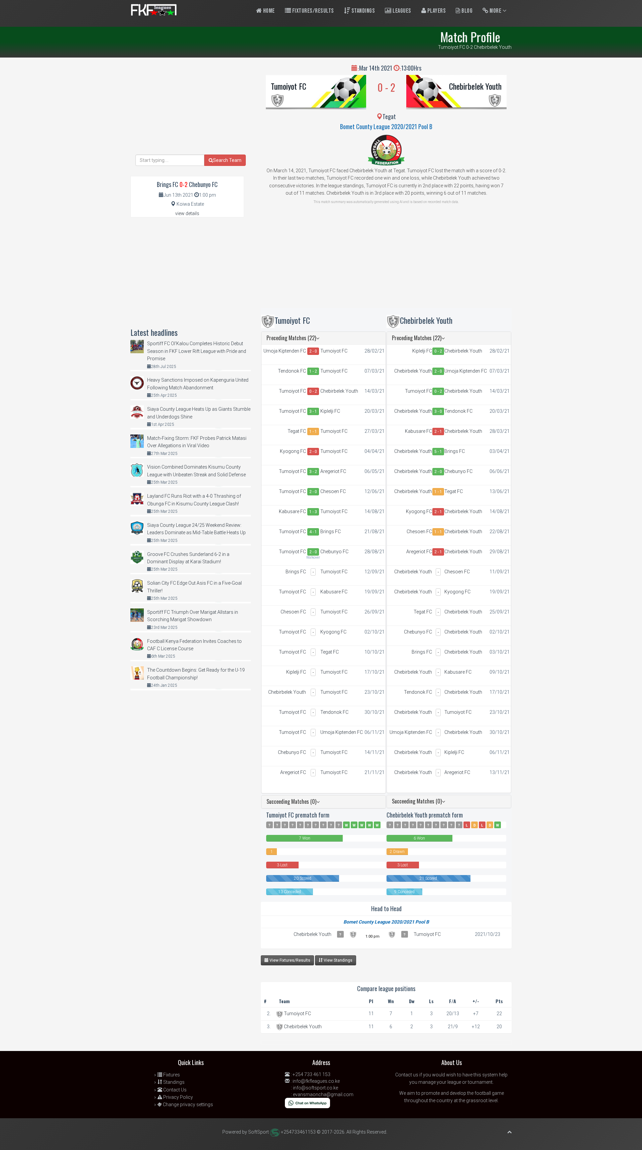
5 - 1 (438, 451)
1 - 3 (313, 511)
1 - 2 (313, 371)
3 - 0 (438, 411)
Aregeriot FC (333, 471)
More (496, 10)
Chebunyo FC (334, 551)
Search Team (227, 160)
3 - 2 (313, 471)
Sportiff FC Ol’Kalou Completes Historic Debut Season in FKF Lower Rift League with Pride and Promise (196, 351)
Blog (466, 10)
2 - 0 (313, 351)
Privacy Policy (177, 1097)
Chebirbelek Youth (475, 86)
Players (436, 10)
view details (187, 213)
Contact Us (174, 1089)
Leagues (401, 10)
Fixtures (171, 1074)
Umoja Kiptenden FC (284, 351)
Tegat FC (297, 431)
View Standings (337, 960)
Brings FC (330, 531)
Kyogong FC (293, 451)
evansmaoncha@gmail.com (323, 1094)
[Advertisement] (386, 261)
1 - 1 (313, 431)
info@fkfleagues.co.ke (316, 1081)
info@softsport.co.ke (315, 1087)
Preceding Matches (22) (291, 338)
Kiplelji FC (330, 411)
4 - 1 (313, 532)
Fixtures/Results (312, 10)
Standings (362, 10)
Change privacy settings (187, 1104)
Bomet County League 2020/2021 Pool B (386, 126)
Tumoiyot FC (288, 86)
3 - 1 (313, 411)
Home (268, 10)
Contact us (406, 1074)
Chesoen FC (333, 491)
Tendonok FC (292, 371)
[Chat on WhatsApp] (307, 1102)
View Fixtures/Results (289, 960)
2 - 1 (438, 431)
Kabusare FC (292, 511)
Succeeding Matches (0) (291, 801)
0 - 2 (313, 391)
